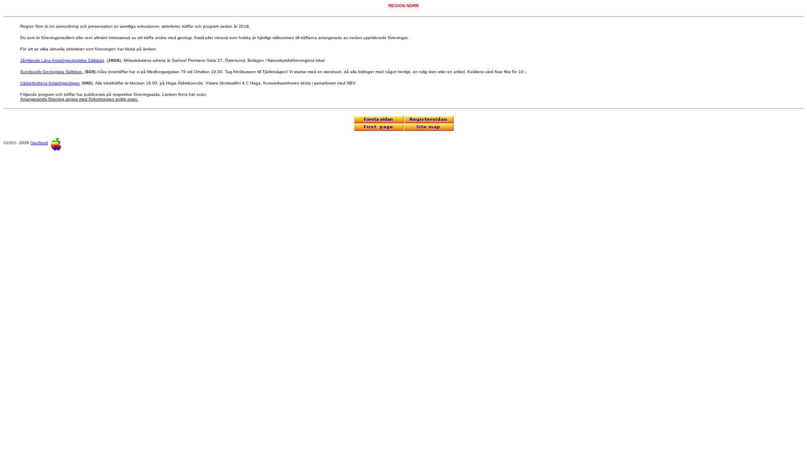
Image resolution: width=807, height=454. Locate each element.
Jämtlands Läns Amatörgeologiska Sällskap (62, 60)
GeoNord (39, 142)
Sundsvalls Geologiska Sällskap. (51, 71)
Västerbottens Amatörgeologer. (50, 83)
